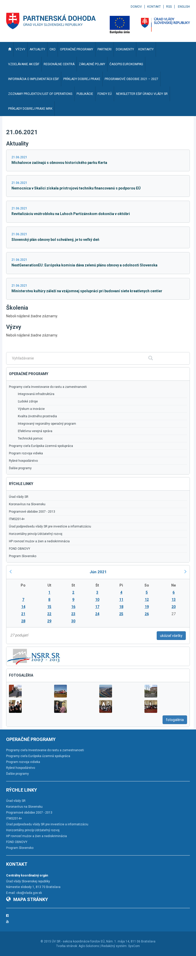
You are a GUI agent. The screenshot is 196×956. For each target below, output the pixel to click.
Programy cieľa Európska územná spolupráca (41, 446)
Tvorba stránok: (67, 946)
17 (97, 607)
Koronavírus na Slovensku (27, 504)
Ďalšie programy (20, 468)
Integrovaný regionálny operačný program (47, 423)
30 (73, 621)
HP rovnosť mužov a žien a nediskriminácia (39, 541)
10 (97, 600)
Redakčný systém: (114, 946)
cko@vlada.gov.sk (29, 893)
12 (147, 600)
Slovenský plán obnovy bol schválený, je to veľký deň (55, 240)
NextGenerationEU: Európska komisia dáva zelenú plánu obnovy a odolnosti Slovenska (84, 265)
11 (121, 600)
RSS (169, 6)
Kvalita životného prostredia (37, 416)
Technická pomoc (30, 438)
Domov (136, 6)
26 (147, 614)
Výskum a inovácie (31, 409)
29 (49, 621)
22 (49, 614)
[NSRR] (33, 656)
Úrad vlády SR (18, 497)
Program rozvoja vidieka (26, 453)
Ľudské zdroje (28, 401)
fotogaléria (175, 720)
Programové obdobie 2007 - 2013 (32, 511)
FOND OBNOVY (19, 548)
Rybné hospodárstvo (23, 461)
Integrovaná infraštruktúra (36, 394)
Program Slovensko (22, 556)
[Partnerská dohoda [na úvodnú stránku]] (51, 21)
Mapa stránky (30, 899)
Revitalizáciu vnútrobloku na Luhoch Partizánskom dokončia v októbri (70, 214)
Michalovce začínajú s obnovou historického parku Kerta (59, 163)
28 (23, 621)
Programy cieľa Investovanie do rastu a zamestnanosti (48, 387)
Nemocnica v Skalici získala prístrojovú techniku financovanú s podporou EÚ (76, 188)
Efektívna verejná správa (35, 431)
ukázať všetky (171, 636)
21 (23, 614)
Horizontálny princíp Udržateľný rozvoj (35, 534)
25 (121, 614)
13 (174, 600)
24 (97, 614)
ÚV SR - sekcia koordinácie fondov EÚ (78, 941)
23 (73, 614)
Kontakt (154, 6)
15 (49, 607)
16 (73, 607)
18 (121, 607)
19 (147, 607)
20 (174, 607)
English (184, 6)
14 (23, 607)
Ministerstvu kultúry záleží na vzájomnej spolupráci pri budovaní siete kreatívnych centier (86, 291)
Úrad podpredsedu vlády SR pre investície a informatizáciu (50, 526)
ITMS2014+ (17, 519)
